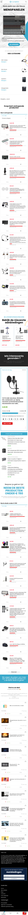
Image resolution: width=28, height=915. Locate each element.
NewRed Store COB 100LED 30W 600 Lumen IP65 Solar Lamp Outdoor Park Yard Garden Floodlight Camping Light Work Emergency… (18, 287)
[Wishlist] (10, 913)
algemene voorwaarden (6, 904)
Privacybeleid (4, 903)
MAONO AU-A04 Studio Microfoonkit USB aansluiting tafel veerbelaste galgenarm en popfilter (18, 564)
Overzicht (3, 893)
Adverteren (3, 897)
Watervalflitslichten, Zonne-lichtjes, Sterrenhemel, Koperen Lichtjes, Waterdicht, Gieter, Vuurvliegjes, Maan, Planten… (18, 256)
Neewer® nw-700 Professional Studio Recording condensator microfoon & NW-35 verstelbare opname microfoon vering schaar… (17, 272)
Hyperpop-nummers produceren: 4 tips (18, 779)
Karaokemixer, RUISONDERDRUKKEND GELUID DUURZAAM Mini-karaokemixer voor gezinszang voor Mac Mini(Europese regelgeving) (18, 529)
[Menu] (1, 1)
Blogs (2, 892)
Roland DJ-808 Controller (15, 156)
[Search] (26, 1)
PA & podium (3, 710)
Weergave (3, 61)
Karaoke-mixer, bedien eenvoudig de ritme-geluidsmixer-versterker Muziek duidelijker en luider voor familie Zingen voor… (18, 223)
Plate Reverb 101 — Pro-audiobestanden (15, 765)
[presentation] (2, 331)
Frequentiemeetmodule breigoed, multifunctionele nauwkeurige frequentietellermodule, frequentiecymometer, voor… (17, 143)
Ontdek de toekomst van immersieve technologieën (16, 750)
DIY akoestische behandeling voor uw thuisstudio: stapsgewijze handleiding (17, 810)
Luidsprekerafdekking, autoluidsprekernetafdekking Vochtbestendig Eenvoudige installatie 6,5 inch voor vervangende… (15, 471)
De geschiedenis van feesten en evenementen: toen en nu (17, 735)
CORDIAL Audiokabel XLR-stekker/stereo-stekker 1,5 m (16, 514)
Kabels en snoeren (11, 436)
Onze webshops (4, 895)
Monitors (9, 448)
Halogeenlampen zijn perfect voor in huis (18, 721)
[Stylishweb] (25, 703)
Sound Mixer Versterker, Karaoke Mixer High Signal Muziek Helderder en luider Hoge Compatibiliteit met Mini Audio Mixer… (17, 629)
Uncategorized (4, 725)
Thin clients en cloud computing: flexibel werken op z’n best (17, 794)
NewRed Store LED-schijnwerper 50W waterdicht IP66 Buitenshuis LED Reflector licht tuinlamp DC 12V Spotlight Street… (18, 127)
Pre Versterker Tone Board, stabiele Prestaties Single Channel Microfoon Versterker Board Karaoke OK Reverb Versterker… (17, 303)
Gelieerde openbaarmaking (7, 906)
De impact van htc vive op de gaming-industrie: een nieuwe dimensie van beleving (16, 824)
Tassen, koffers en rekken (13, 457)
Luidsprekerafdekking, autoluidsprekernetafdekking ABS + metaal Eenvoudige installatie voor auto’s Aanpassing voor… (17, 190)
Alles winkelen (4, 890)
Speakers (9, 465)
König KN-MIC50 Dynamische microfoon (16, 579)
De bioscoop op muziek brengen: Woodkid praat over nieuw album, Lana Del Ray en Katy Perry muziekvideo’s (17, 839)
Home (2, 888)
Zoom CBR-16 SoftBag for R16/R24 (17, 644)
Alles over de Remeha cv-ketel (17, 705)
